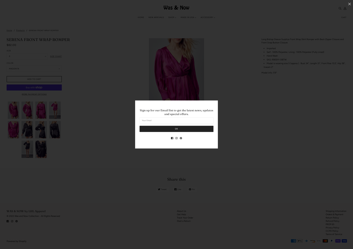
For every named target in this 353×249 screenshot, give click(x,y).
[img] (172, 138)
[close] (349, 3)
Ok (176, 129)
